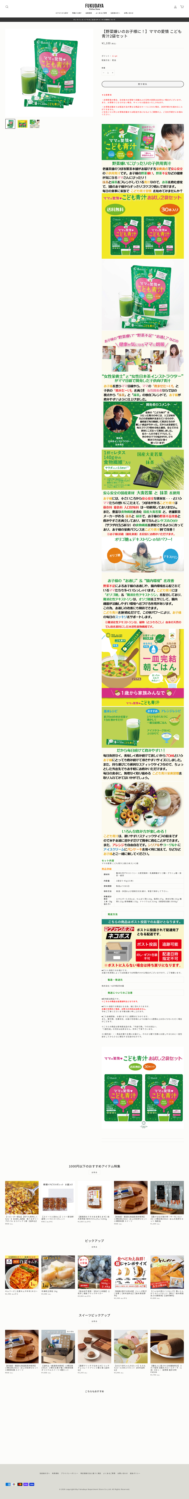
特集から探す (77, 13)
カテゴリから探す (62, 13)
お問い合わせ (128, 13)
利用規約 (55, 1473)
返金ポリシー (135, 1473)
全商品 (95, 1172)
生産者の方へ (115, 13)
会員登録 (88, 13)
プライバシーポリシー (69, 1473)
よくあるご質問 (101, 13)
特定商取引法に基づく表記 (90, 1473)
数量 (103, 68)
